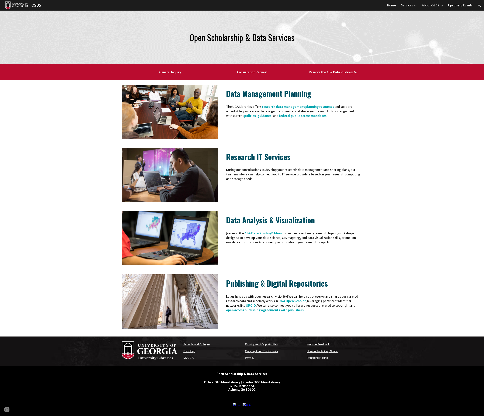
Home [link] (391, 5)
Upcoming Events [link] (460, 5)
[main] (242, 37)
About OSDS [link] (430, 5)
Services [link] (407, 5)
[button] (479, 5)
